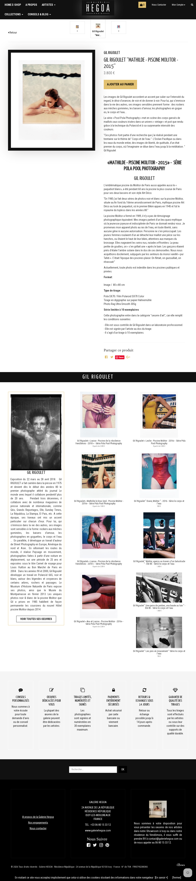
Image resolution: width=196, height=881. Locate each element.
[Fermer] (176, 877)
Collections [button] (13, 14)
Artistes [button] (48, 4)
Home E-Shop (13, 4)
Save (121, 357)
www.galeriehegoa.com (98, 830)
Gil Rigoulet (112, 53)
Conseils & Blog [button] (38, 14)
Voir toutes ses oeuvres (36, 619)
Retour (13, 32)
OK (122, 769)
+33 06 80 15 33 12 (101, 824)
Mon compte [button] (177, 4)
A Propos (31, 4)
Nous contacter (159, 4)
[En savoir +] (161, 877)
